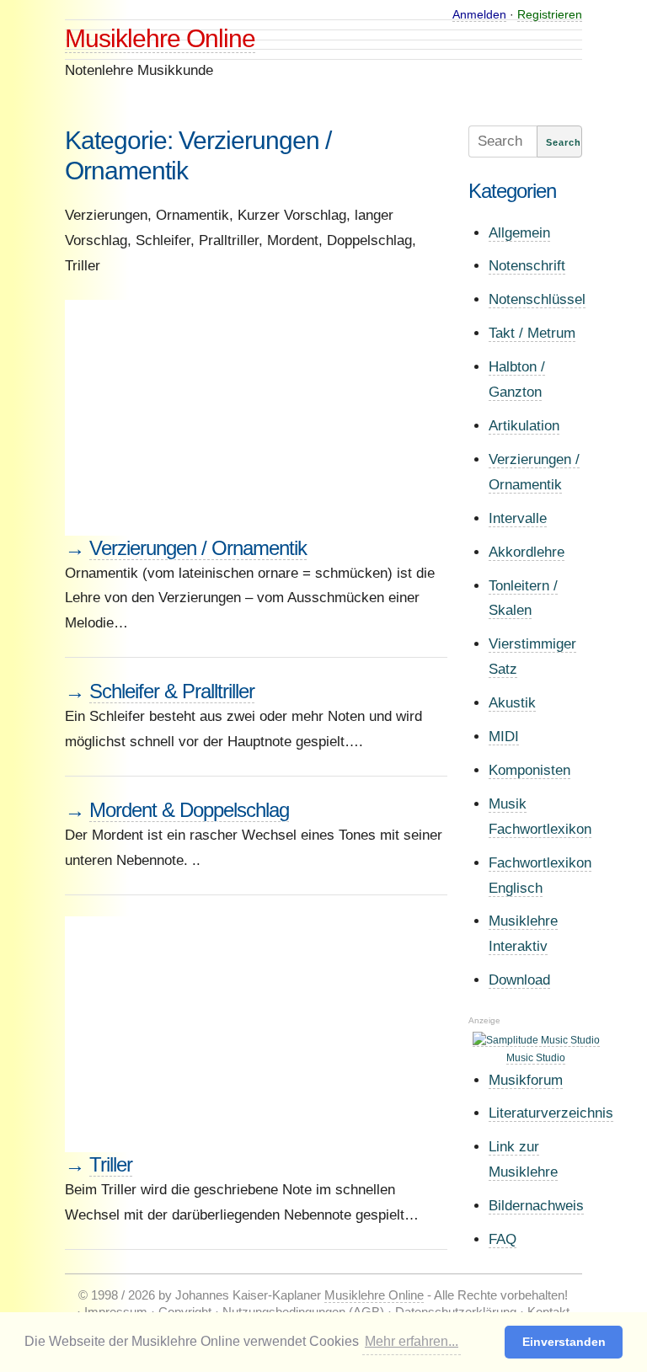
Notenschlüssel (537, 299)
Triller (110, 1164)
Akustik (512, 703)
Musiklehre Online (160, 38)
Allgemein (519, 233)
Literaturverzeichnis (551, 1113)
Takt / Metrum (532, 333)
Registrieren (549, 14)
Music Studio (535, 1058)
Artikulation (524, 426)
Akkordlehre (526, 552)
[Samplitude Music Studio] (536, 1040)
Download (519, 980)
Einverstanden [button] (564, 1341)
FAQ (502, 1239)
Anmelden (479, 14)
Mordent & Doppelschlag (189, 809)
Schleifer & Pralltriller (171, 691)
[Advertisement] (256, 418)
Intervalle (518, 518)
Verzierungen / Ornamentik (198, 548)
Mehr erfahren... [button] (411, 1341)
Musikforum (526, 1080)
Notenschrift (527, 266)
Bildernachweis (536, 1206)
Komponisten (529, 770)
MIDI (504, 737)
